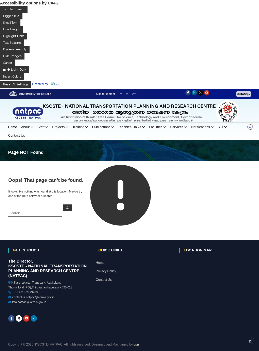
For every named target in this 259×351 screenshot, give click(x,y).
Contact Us (16, 135)
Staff (41, 127)
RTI (220, 127)
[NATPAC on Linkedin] (194, 93)
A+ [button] (134, 94)
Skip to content (105, 93)
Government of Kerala (35, 94)
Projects (58, 127)
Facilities (155, 127)
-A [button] (120, 94)
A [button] (127, 94)
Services (177, 127)
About (25, 127)
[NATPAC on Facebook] (188, 93)
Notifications (200, 127)
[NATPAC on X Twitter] (200, 93)
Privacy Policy (106, 271)
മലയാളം (243, 94)
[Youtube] (206, 93)
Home (12, 127)
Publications (101, 127)
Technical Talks (129, 127)
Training (78, 127)
